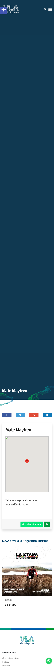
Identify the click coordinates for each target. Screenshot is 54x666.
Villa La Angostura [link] (10, 658)
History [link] (5, 662)
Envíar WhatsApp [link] (32, 524)
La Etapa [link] (11, 604)
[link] (3, 10)
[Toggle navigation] (50, 9)
